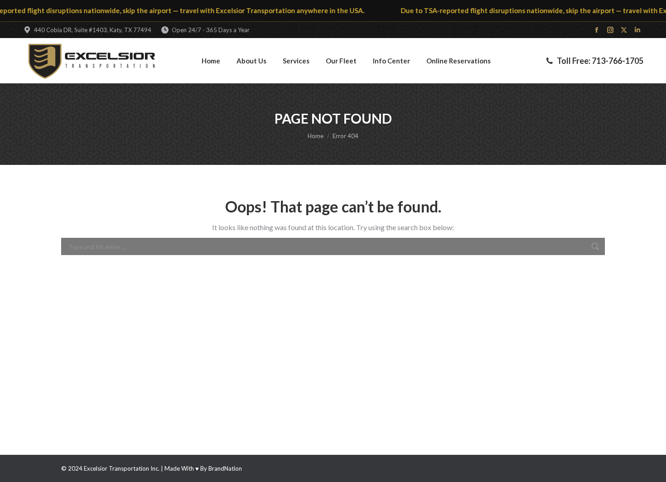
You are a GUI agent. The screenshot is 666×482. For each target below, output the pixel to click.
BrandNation (225, 468)
